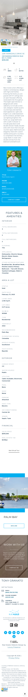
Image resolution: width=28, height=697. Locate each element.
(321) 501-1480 (7, 183)
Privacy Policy (14, 658)
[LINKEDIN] (14, 632)
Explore (14, 526)
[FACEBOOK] (5, 632)
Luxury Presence (14, 647)
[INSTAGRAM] (9, 632)
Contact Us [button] (14, 567)
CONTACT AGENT (14, 199)
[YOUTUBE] (18, 632)
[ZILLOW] (14, 636)
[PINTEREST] (22, 632)
